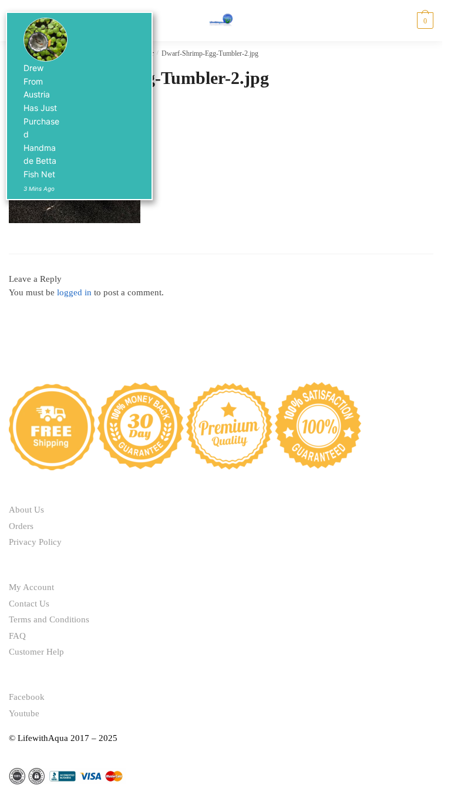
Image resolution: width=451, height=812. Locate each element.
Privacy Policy (35, 542)
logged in (74, 292)
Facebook (27, 697)
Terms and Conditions (49, 619)
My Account (31, 587)
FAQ (17, 636)
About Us (26, 509)
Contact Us (29, 603)
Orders (21, 526)
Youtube (24, 713)
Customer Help (36, 651)
